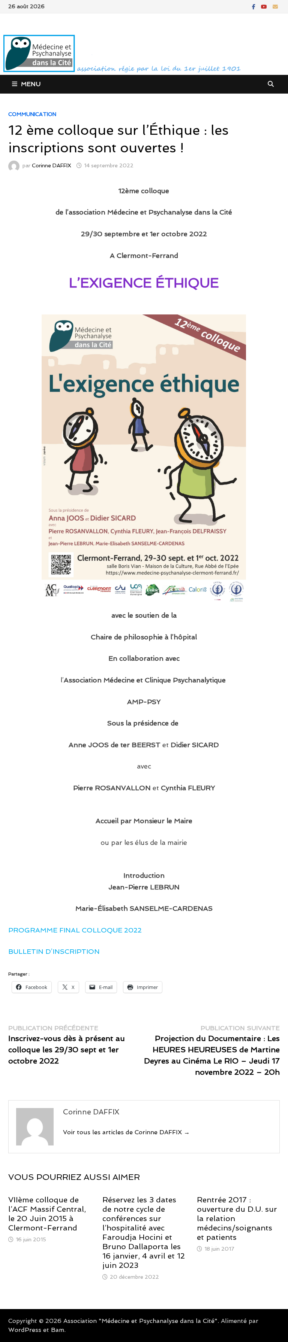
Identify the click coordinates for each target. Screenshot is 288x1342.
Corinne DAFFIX (51, 165)
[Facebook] (254, 6)
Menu (30, 84)
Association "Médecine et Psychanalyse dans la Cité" (140, 1320)
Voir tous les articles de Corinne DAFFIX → (126, 1132)
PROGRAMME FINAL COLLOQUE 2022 (75, 930)
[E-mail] (275, 6)
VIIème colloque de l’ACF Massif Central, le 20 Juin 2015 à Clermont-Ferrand (47, 1213)
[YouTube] (265, 6)
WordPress (24, 1329)
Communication (32, 114)
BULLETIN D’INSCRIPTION (54, 951)
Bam (57, 1329)
